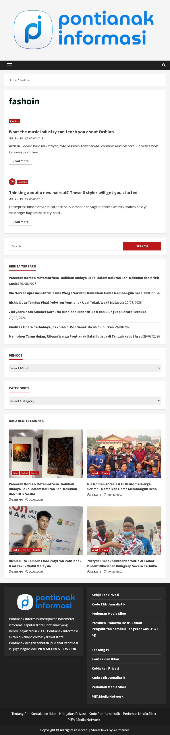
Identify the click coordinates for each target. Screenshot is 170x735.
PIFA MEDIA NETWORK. (57, 649)
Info (16, 473)
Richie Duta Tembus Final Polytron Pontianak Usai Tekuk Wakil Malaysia (66, 302)
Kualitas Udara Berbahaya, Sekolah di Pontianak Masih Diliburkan (61, 327)
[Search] (164, 65)
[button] (9, 65)
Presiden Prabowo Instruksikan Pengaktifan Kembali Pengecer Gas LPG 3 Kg (125, 628)
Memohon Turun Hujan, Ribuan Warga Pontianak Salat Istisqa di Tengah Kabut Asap (76, 336)
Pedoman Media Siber (109, 613)
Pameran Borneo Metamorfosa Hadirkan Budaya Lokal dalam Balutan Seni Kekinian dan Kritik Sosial (43, 489)
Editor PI (17, 138)
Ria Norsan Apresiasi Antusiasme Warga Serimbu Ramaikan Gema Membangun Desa (76, 293)
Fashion (14, 121)
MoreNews (99, 730)
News (34, 473)
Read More (22, 162)
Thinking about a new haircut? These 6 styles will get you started (73, 192)
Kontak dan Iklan (105, 659)
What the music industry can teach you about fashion (61, 131)
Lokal (24, 473)
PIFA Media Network (108, 696)
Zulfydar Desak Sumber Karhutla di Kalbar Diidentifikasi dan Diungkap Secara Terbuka (77, 311)
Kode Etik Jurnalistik (108, 604)
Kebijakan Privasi (105, 594)
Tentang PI (100, 649)
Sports (37, 549)
